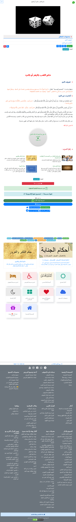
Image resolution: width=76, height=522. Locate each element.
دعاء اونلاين (15, 411)
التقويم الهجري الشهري (48, 472)
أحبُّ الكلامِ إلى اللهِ (67, 454)
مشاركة (38, 204)
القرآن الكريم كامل (49, 415)
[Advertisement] (38, 61)
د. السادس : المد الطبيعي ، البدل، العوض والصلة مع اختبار (11, 459)
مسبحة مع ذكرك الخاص (66, 469)
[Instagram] (33, 367)
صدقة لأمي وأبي (50, 397)
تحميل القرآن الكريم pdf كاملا (48, 409)
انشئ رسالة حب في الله (30, 468)
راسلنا (70, 385)
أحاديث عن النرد (67, 43)
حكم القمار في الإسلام (42, 240)
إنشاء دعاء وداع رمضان (30, 439)
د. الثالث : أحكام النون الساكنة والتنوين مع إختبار (12, 445)
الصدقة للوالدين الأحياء (48, 464)
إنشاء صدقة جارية (49, 377)
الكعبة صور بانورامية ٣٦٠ (47, 457)
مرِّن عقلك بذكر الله (49, 454)
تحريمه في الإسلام (30, 240)
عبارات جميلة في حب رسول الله (47, 482)
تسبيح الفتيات (68, 457)
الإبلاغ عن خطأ (37, 183)
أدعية (35, 466)
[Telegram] (45, 367)
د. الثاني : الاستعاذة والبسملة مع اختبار (11, 441)
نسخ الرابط (69, 46)
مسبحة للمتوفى (50, 375)
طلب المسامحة (32, 459)
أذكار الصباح (69, 413)
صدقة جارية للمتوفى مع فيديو (46, 387)
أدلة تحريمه (9, 238)
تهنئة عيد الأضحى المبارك (30, 456)
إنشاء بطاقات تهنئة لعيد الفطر (28, 434)
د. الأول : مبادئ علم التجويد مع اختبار (11, 436)
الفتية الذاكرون (68, 462)
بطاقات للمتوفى (50, 390)
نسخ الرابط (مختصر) (45, 207)
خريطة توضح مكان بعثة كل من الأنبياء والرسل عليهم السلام (47, 440)
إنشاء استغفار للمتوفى (48, 382)
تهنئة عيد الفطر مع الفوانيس (29, 436)
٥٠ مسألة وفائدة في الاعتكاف (31, 426)
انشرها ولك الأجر (39, 200)
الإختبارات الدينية (50, 434)
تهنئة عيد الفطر (32, 441)
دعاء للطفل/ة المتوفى (48, 392)
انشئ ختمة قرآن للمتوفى (47, 395)
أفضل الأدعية (51, 486)
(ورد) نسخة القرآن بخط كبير (47, 413)
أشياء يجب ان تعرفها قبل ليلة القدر (46, 491)
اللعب (55, 238)
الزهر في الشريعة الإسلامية (38, 238)
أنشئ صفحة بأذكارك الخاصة (65, 485)
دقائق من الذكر (68, 452)
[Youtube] (30, 367)
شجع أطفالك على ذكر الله (47, 452)
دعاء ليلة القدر (32, 444)
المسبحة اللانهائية (67, 464)
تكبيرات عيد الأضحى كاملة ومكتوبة (47, 498)
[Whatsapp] (41, 367)
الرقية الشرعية (50, 488)
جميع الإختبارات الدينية (48, 474)
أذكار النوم (69, 420)
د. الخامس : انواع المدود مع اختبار (11, 454)
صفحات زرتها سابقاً (67, 377)
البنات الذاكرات (68, 459)
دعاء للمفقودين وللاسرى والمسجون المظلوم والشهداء (47, 446)
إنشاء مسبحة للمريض (30, 375)
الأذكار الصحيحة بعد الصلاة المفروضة (65, 409)
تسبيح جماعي (15, 375)
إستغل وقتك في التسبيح (66, 472)
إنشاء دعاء (51, 469)
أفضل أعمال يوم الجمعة (30, 416)
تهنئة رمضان (33, 446)
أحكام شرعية (65, 49)
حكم (36, 240)
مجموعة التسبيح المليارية (12, 377)
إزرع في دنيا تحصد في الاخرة (64, 482)
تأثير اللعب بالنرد (66, 238)
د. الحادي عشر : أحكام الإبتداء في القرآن (11, 478)
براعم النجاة (51, 462)
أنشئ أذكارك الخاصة (67, 434)
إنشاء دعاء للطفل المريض (29, 377)
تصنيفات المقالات (32, 408)
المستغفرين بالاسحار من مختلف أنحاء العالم (12, 383)
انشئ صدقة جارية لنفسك (47, 436)
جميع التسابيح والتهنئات (66, 380)
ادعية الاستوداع (68, 474)
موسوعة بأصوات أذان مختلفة (46, 502)
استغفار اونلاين (14, 413)
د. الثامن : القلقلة (14, 467)
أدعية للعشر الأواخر (31, 423)
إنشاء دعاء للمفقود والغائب (47, 449)
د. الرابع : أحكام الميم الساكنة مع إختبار (11, 449)
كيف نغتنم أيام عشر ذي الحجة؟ (30, 419)
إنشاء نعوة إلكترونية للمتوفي (47, 495)
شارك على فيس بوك (34, 207)
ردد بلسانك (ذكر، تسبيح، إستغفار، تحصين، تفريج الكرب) (66, 447)
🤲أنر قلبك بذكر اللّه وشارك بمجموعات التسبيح (11, 387)
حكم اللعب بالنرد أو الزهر (51, 240)
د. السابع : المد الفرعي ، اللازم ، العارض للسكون (12, 464)
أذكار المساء (69, 418)
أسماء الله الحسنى (49, 459)
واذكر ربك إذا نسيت (67, 441)
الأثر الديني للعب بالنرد (29, 238)
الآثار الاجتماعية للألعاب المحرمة (18, 238)
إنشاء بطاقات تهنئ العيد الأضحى (30, 472)
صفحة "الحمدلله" (67, 479)
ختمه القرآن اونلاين (13, 408)
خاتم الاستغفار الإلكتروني (65, 477)
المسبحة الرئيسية (67, 375)
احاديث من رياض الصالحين (29, 411)
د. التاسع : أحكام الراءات (12, 470)
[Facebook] (37, 367)
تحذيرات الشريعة (23, 240)
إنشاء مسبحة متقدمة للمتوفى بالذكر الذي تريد (64, 437)
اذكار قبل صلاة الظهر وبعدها (65, 415)
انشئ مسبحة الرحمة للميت (47, 385)
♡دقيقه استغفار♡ (67, 443)
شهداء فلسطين (50, 507)
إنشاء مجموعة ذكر (13, 380)
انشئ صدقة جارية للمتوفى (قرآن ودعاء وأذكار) (47, 401)
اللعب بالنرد (60, 238)
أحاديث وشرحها (32, 413)
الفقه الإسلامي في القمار (48, 238)
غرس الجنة (69, 467)
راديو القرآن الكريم (49, 418)
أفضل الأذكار (69, 423)
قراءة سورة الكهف (49, 420)
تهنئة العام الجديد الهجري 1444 (30, 462)
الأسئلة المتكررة (68, 382)
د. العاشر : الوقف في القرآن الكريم (11, 473)
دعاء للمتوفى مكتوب (49, 380)
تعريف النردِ (68, 40)
